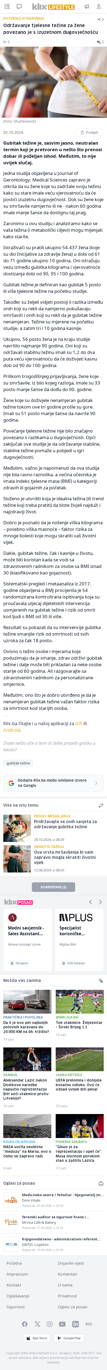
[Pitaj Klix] (19, 6)
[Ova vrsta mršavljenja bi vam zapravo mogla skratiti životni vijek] (17, 858)
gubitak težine (18, 763)
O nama (65, 1285)
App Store (40, 1338)
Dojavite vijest (71, 1263)
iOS (78, 723)
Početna (14, 1263)
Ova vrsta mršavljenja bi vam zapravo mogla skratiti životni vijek (65, 858)
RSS (88, 1324)
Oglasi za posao (73, 1306)
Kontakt (14, 1285)
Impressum (17, 1274)
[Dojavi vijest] (87, 6)
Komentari (67, 1274)
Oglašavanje (18, 1295)
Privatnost (67, 1295)
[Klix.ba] (53, 6)
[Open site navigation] (7, 7)
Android (11, 730)
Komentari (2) (53, 886)
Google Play (72, 1338)
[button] (90, 902)
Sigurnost (16, 1306)
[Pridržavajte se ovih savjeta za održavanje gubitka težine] (17, 828)
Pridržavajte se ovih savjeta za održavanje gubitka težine (65, 824)
